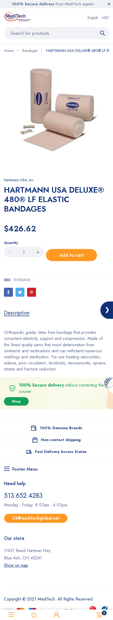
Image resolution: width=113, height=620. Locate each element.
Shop (16, 401)
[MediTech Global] (18, 17)
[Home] (34, 614)
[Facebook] (8, 292)
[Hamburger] (11, 614)
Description (16, 313)
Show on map (16, 565)
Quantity (11, 242)
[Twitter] (20, 292)
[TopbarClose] (109, 4)
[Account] (56, 614)
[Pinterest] (31, 292)
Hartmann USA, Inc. (19, 180)
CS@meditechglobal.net (35, 518)
